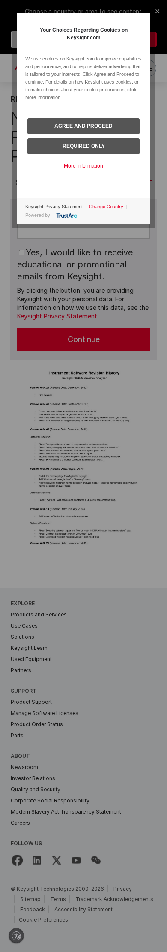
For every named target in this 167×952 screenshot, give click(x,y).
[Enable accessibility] (16, 935)
